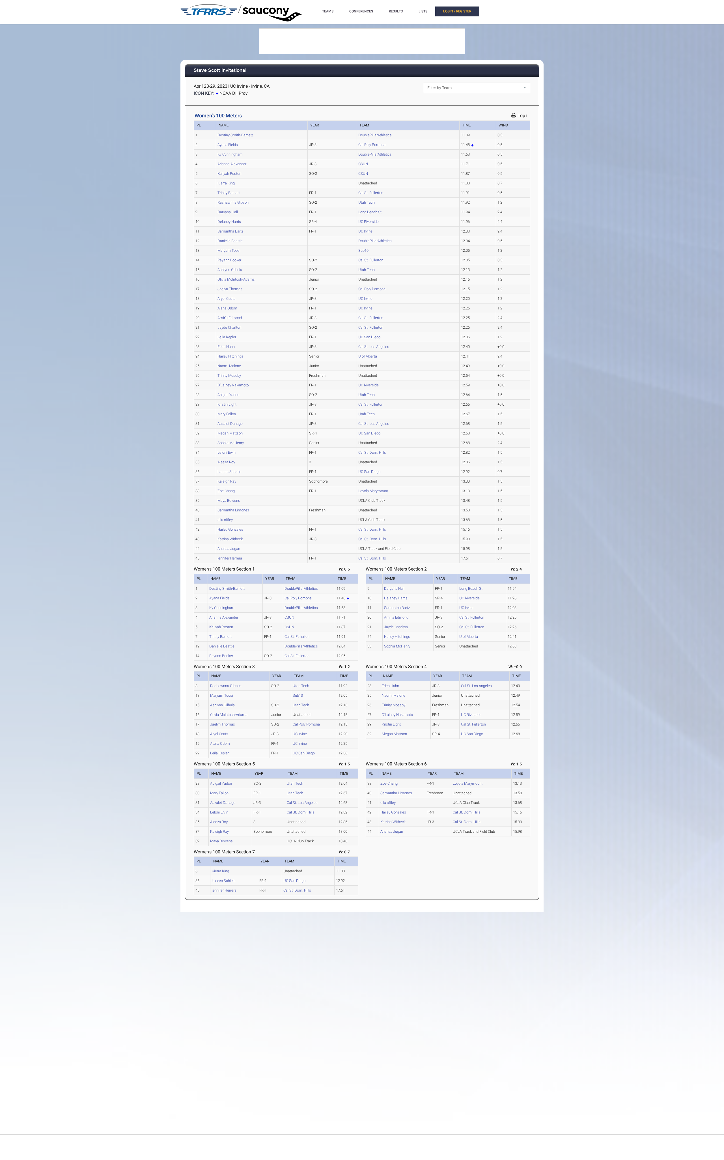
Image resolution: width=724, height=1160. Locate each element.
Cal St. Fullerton (370, 193)
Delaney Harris (229, 221)
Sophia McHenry (230, 443)
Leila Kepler (226, 337)
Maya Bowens (228, 500)
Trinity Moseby (229, 375)
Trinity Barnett (228, 193)
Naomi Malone (229, 366)
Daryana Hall (227, 212)
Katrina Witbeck (230, 539)
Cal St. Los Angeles (373, 347)
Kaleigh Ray (226, 481)
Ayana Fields (227, 145)
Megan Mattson (230, 433)
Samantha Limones (233, 510)
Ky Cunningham (230, 154)
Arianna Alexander (231, 164)
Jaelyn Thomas (229, 289)
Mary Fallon (226, 414)
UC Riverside (368, 221)
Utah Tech (366, 202)
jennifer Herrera (229, 558)
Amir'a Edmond (229, 318)
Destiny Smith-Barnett (235, 135)
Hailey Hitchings (230, 356)
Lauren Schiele (229, 472)
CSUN (363, 164)
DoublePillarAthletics (375, 135)
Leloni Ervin (226, 452)
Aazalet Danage (230, 423)
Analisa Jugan (228, 548)
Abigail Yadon (228, 395)
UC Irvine (365, 231)
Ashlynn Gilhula (229, 270)
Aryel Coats (226, 298)
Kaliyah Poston (229, 173)
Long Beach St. (370, 212)
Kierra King (226, 183)
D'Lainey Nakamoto (233, 385)
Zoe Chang (226, 491)
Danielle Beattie (230, 241)
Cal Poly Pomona (371, 145)
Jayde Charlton (229, 327)
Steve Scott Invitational (220, 70)
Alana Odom (227, 308)
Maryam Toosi (228, 250)
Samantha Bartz (230, 231)
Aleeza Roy (226, 462)
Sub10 (363, 250)
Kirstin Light (226, 404)
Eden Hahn (226, 347)
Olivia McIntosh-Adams (236, 279)
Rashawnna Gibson (233, 202)
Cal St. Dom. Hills (372, 452)
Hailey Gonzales (230, 529)
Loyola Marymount (373, 491)
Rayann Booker (229, 260)
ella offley (225, 520)
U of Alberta (367, 356)
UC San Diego (369, 337)
